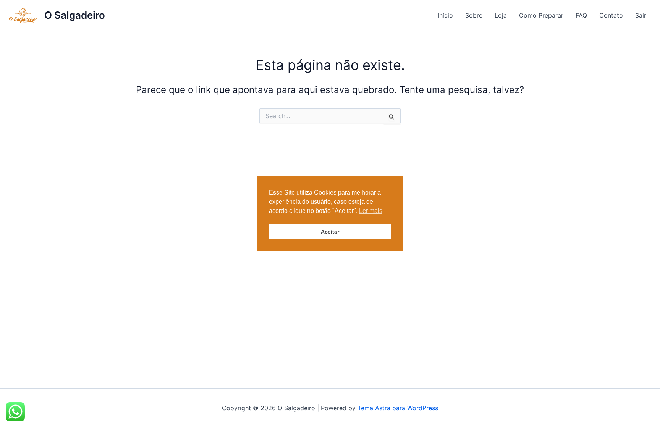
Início (445, 15)
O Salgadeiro (74, 15)
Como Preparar (541, 15)
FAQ (581, 15)
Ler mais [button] (370, 211)
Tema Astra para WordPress (398, 408)
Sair (640, 15)
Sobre (473, 15)
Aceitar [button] (330, 232)
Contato (611, 15)
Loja (501, 15)
